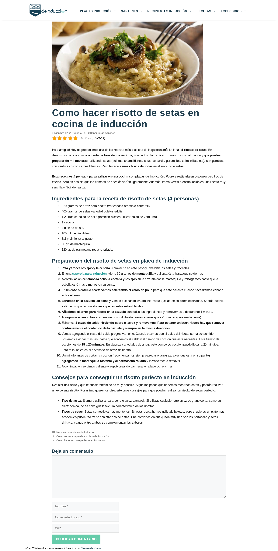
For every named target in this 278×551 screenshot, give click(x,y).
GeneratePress (91, 548)
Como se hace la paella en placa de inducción (82, 436)
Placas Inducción (96, 11)
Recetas (203, 11)
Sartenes (129, 11)
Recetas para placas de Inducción (75, 432)
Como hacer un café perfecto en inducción (80, 440)
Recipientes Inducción (167, 11)
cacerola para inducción (89, 273)
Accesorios (231, 11)
